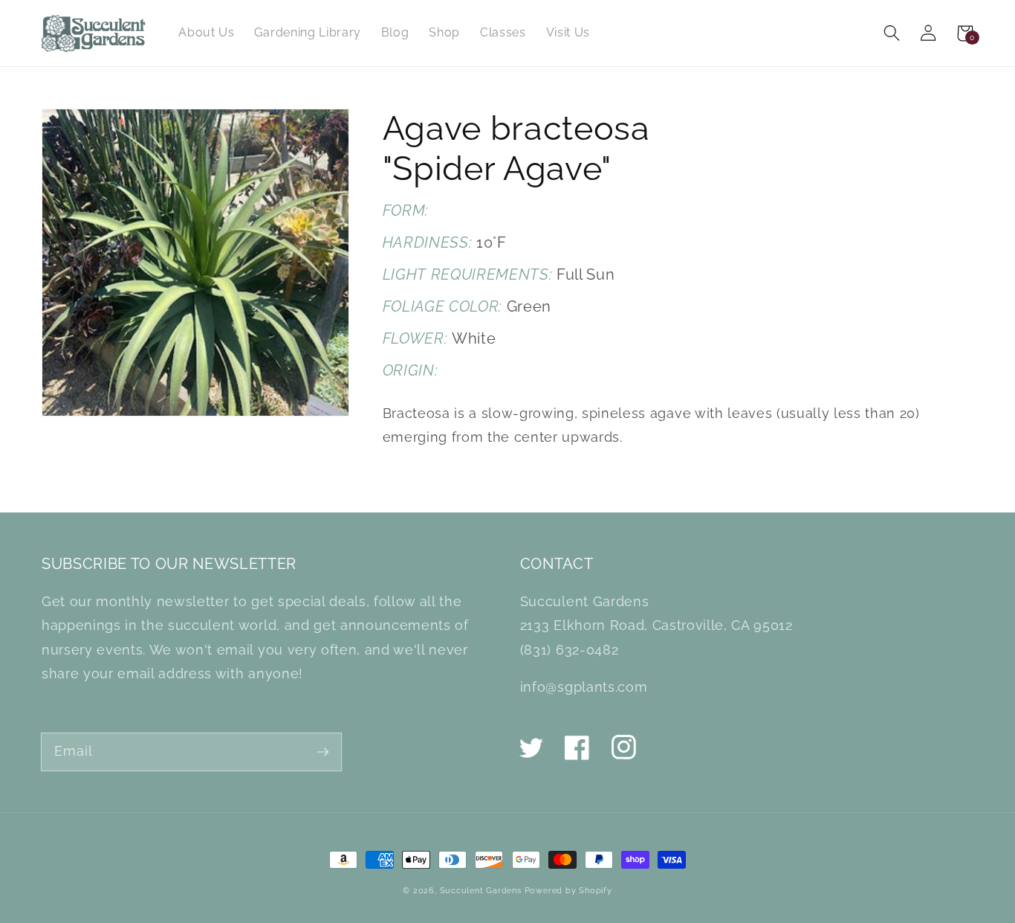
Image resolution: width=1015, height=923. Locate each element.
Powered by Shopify (568, 890)
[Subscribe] (323, 751)
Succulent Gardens (481, 890)
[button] (892, 33)
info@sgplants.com (583, 687)
